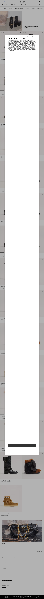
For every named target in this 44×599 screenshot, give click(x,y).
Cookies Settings (21, 451)
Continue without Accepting (31, 36)
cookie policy (34, 49)
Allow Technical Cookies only (21, 448)
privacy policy (12, 50)
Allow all (22, 445)
